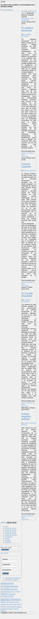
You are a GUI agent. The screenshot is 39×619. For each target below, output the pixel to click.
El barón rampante (26, 165)
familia (5, 599)
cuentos (11, 594)
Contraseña (6, 564)
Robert (10, 609)
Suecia (16, 609)
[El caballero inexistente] (29, 36)
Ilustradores (8, 537)
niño (11, 604)
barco (12, 591)
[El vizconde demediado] (29, 301)
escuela (4, 596)
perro (19, 606)
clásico (4, 594)
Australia (5, 589)
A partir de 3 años (10, 530)
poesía (4, 609)
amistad (5, 586)
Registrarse (9, 10)
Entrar (3, 10)
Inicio (23, 11)
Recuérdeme (6, 570)
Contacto (8, 540)
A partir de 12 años (11, 535)
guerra (13, 602)
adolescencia (7, 583)
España (11, 596)
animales (14, 586)
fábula (3, 602)
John (3, 604)
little (7, 604)
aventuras (5, 591)
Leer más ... (25, 156)
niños (15, 604)
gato (8, 602)
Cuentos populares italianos (26, 416)
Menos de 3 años (10, 528)
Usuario (5, 559)
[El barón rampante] (28, 170)
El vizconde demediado (27, 294)
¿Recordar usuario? (11, 579)
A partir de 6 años (10, 531)
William (3, 611)
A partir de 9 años (10, 533)
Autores (7, 538)
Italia (17, 602)
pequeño (13, 607)
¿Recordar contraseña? (12, 578)
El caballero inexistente (27, 29)
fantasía (15, 599)
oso (8, 607)
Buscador (8, 542)
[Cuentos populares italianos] (29, 424)
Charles (17, 591)
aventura (14, 589)
